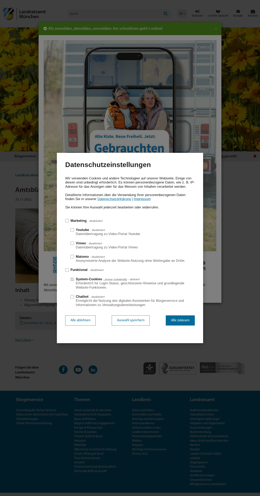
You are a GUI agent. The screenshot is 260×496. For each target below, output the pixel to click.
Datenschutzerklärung (114, 199)
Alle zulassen (180, 320)
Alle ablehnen (80, 320)
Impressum (142, 199)
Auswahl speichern (130, 320)
